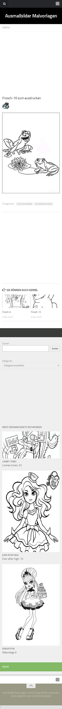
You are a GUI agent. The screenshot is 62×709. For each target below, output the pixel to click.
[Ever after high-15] (31, 511)
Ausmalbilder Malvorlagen (31, 16)
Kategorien (7, 361)
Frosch (6, 27)
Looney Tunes (9, 461)
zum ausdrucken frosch (43, 204)
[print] (5, 108)
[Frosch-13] (45, 301)
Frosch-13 (36, 312)
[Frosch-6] (16, 301)
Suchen (5, 343)
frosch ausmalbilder (24, 204)
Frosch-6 (6, 312)
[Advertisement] (31, 62)
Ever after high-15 (12, 558)
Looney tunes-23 (12, 465)
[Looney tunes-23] (31, 444)
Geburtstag (8, 648)
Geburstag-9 (9, 652)
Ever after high (10, 555)
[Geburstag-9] (31, 605)
